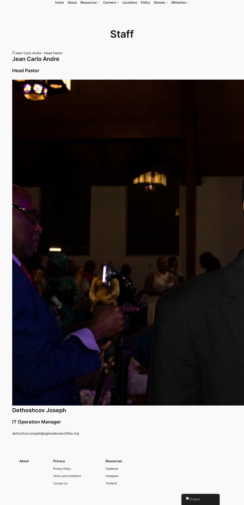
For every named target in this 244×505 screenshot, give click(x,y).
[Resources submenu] (98, 2)
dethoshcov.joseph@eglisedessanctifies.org (45, 433)
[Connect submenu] (118, 2)
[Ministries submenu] (188, 2)
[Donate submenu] (167, 2)
